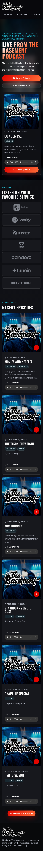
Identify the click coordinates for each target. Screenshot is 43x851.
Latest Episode (23, 78)
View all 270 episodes (23, 813)
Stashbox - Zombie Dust (18, 610)
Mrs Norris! (13, 526)
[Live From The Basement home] (12, 6)
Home (10, 14)
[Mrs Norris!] (21, 496)
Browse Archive (20, 85)
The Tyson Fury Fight (19, 443)
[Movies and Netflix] (21, 332)
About (37, 14)
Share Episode (23, 169)
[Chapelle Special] (21, 664)
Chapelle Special (17, 693)
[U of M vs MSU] (21, 746)
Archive (23, 14)
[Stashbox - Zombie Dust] (21, 579)
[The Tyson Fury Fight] (21, 414)
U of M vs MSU (14, 775)
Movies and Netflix (18, 361)
